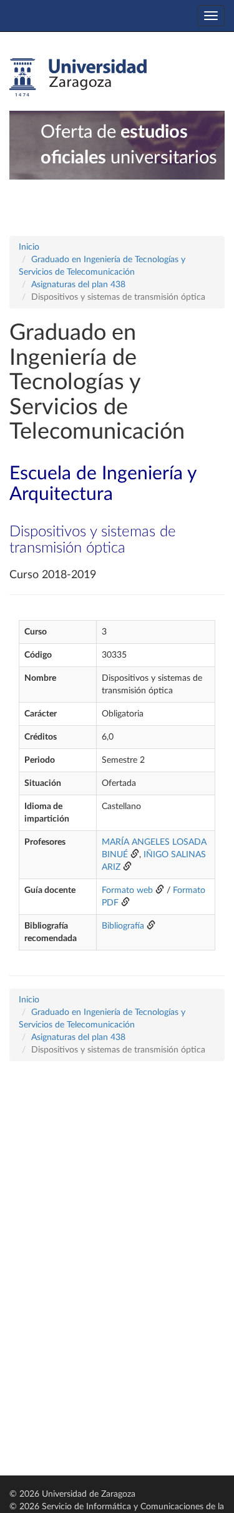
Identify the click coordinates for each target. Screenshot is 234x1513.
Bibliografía (123, 926)
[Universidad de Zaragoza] (78, 77)
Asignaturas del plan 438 (78, 284)
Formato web (127, 890)
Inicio (29, 247)
